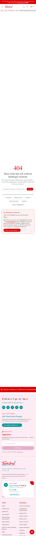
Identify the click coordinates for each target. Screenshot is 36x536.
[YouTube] (21, 407)
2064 (17, 10)
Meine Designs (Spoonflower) (6, 518)
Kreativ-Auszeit (23, 516)
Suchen (30, 189)
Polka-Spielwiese (11, 221)
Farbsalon (22, 530)
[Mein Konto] (27, 6)
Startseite (8, 197)
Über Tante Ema (14, 201)
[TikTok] (16, 407)
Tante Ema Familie (7, 534)
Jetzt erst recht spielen (12, 230)
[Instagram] (3, 407)
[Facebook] (8, 407)
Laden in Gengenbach (18, 204)
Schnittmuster (6, 508)
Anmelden (18, 448)
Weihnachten (5, 524)
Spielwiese (22, 533)
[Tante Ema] (9, 6)
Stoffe (3, 506)
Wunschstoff (5, 514)
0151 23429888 (12, 490)
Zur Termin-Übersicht (11, 425)
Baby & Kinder (6, 521)
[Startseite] (2, 10)
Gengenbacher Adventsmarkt (23, 509)
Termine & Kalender (24, 506)
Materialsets (11, 10)
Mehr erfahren (14, 494)
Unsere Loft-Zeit (23, 521)
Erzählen (27, 197)
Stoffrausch (5, 511)
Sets (5, 10)
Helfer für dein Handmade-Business (9, 528)
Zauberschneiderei (24, 527)
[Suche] (23, 6)
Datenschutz (20, 452)
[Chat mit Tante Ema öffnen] (32, 532)
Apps (3, 532)
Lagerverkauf (23, 513)
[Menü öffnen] (2, 6)
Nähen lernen (18, 197)
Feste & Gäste (23, 524)
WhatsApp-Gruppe (21, 2)
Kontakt (24, 201)
